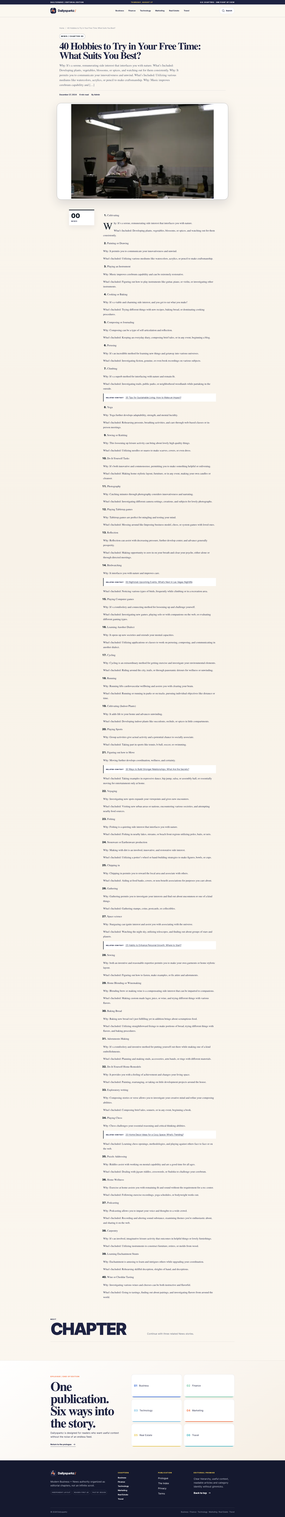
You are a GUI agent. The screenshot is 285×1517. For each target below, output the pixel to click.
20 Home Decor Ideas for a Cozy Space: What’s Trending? (155, 1134)
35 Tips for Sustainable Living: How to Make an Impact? (153, 397)
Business (119, 11)
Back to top (200, 1492)
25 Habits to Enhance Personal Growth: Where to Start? (153, 945)
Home (61, 28)
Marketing (160, 11)
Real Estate (174, 11)
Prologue (163, 1478)
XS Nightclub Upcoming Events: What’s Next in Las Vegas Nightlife (159, 582)
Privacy (162, 1488)
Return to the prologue (61, 1444)
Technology (145, 11)
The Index (163, 1483)
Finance (132, 11)
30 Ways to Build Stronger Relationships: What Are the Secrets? (157, 769)
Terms (161, 1493)
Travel (186, 11)
